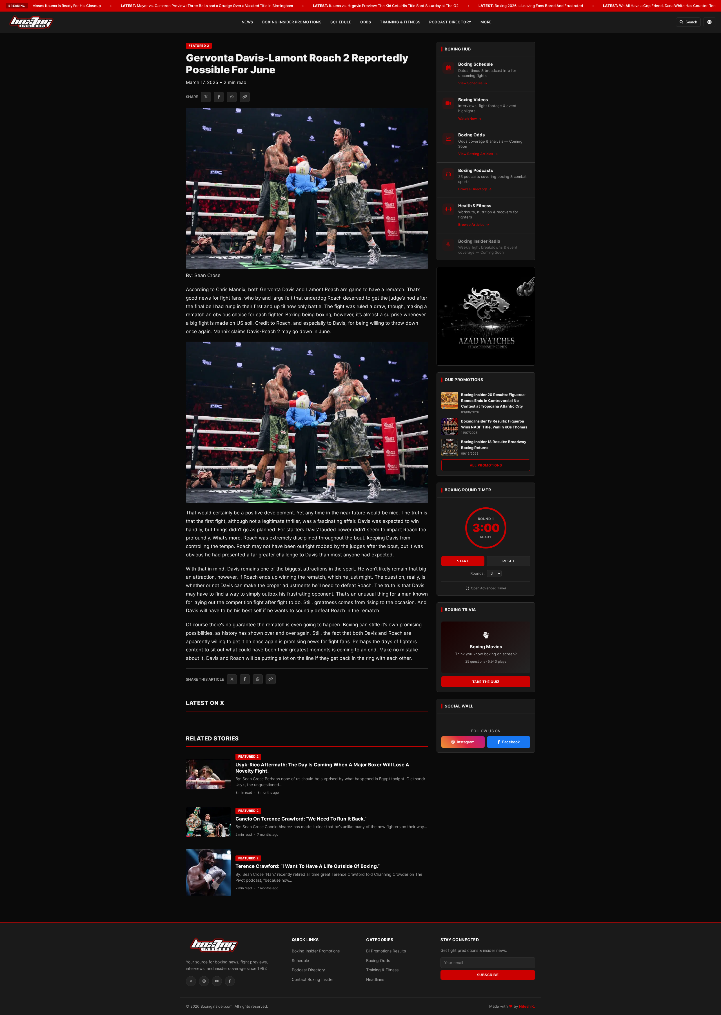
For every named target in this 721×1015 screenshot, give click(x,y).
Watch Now (468, 118)
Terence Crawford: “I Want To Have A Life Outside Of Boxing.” (307, 866)
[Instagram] (204, 981)
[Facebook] (230, 981)
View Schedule (470, 83)
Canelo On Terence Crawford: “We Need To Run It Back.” (300, 819)
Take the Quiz (486, 682)
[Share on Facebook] (219, 97)
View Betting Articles (476, 154)
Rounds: (478, 573)
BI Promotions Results (386, 950)
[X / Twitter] (191, 981)
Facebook (511, 742)
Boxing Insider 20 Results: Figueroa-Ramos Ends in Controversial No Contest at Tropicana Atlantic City (493, 400)
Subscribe (488, 975)
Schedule (340, 22)
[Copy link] (245, 97)
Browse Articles (471, 224)
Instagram (466, 742)
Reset (508, 561)
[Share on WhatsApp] (232, 97)
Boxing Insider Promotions (292, 22)
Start (463, 561)
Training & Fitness (400, 22)
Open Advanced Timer (488, 588)
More (486, 22)
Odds (365, 22)
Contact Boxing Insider (313, 979)
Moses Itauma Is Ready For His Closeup (58, 5)
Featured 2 (199, 46)
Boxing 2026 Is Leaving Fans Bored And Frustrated (531, 5)
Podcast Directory (450, 22)
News (247, 22)
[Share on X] (206, 97)
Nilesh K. (527, 1006)
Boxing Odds (378, 960)
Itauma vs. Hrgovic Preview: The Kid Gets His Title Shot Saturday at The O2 (386, 5)
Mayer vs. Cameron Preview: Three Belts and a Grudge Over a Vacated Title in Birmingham (207, 5)
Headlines (375, 979)
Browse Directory (473, 189)
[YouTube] (217, 981)
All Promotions (486, 465)
